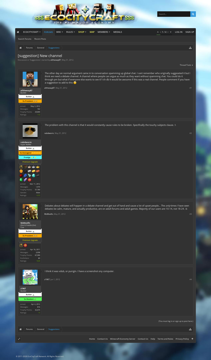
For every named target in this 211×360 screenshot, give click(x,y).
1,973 (38, 187)
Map (92, 31)
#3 (191, 214)
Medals (117, 31)
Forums (48, 32)
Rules (69, 31)
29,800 (37, 112)
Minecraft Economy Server (122, 338)
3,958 (38, 252)
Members (103, 31)
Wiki (58, 31)
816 (38, 307)
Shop (81, 31)
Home (92, 338)
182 (38, 109)
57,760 (37, 189)
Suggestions (35, 60)
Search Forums (24, 39)
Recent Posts (40, 39)
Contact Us (102, 338)
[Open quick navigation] (190, 48)
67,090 (37, 255)
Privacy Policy (182, 338)
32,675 (37, 310)
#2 (191, 133)
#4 (191, 279)
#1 (191, 88)
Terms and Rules (165, 338)
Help (153, 338)
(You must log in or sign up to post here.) (176, 321)
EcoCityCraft (30, 31)
